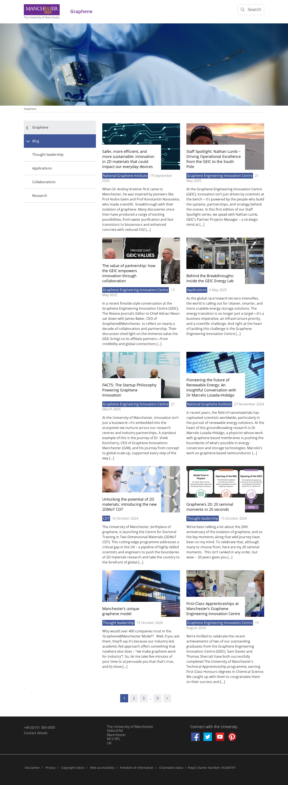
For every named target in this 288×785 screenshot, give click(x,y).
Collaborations (44, 182)
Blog (35, 141)
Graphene (30, 109)
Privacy (50, 768)
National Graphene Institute (125, 175)
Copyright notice (72, 768)
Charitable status (171, 768)
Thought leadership (47, 154)
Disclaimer (32, 768)
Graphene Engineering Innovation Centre (219, 175)
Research (39, 195)
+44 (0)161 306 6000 (39, 727)
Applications (42, 168)
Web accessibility (102, 768)
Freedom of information (136, 768)
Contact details (36, 733)
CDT (106, 518)
